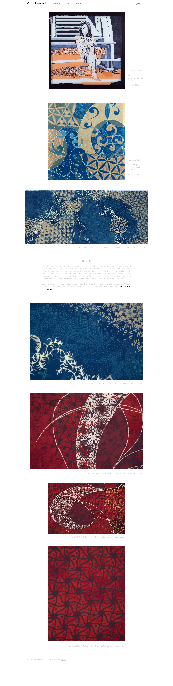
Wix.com (63, 660)
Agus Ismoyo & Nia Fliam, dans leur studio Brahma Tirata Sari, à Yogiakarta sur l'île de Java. (86, 267)
